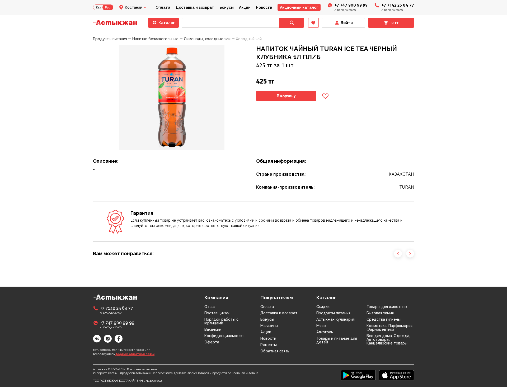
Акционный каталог (299, 7)
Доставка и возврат (195, 7)
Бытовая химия (380, 313)
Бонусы (226, 7)
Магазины (269, 326)
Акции (245, 7)
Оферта (211, 342)
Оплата (163, 7)
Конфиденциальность (224, 336)
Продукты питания (333, 313)
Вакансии (212, 329)
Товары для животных (387, 307)
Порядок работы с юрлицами (221, 321)
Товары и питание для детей (336, 340)
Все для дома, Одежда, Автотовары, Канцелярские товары (388, 339)
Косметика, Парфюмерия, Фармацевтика (390, 327)
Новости (264, 7)
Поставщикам (216, 313)
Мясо (321, 326)
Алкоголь (324, 332)
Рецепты (268, 345)
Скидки (323, 307)
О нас (209, 307)
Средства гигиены (384, 319)
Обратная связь (274, 351)
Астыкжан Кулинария (335, 319)
